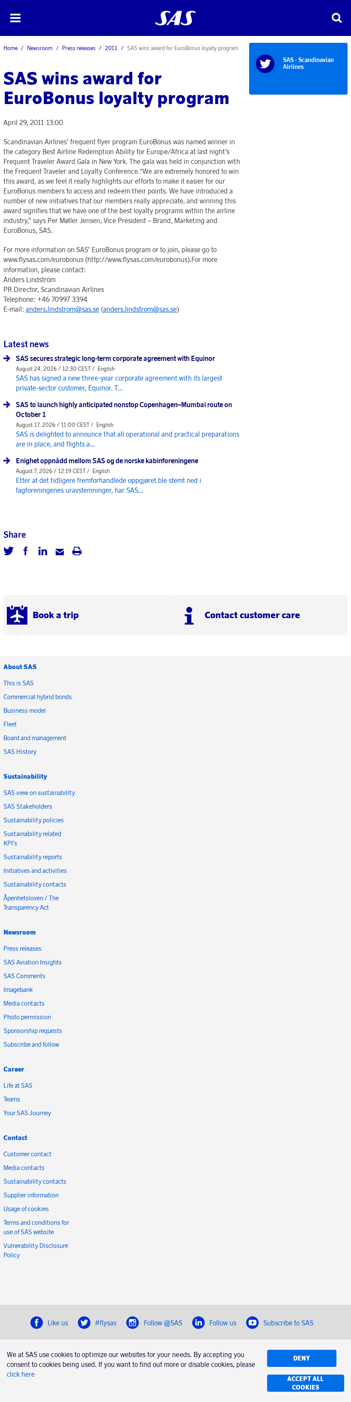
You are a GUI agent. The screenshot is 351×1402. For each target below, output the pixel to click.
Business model (24, 710)
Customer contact (27, 1154)
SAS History (19, 751)
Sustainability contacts (34, 884)
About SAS (20, 667)
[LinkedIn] (43, 552)
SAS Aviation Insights (32, 962)
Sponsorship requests (32, 1031)
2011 (111, 48)
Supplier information (31, 1195)
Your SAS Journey (27, 1113)
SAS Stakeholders (27, 806)
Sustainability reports (32, 857)
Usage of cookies (26, 1209)
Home (10, 48)
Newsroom (40, 48)
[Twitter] (8, 552)
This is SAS (18, 683)
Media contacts (24, 1003)
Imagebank (18, 989)
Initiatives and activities (35, 870)
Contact (15, 1138)
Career (13, 1069)
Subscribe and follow (31, 1044)
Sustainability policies (33, 820)
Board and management (34, 738)
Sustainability (25, 776)
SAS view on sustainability (39, 793)
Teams (11, 1099)
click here (21, 1374)
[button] (15, 18)
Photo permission (27, 1017)
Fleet (10, 724)
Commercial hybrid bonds (37, 697)
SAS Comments (24, 976)
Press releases (78, 48)
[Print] (77, 552)
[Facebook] (26, 552)
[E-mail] (60, 552)
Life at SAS (18, 1085)
